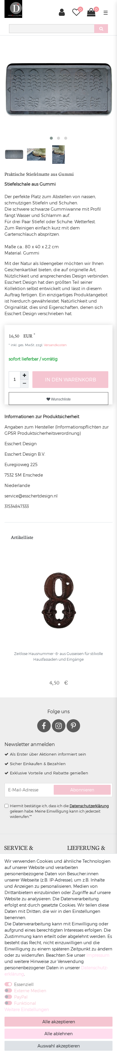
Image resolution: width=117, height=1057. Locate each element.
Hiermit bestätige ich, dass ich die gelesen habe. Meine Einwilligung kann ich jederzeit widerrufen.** (59, 811)
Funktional (25, 1003)
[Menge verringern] (24, 384)
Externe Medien (30, 990)
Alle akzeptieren (58, 1021)
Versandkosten (55, 345)
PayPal (21, 996)
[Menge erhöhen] (24, 375)
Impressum (98, 955)
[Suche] (101, 28)
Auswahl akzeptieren (59, 1045)
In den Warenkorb (70, 379)
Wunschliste (60, 399)
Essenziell (24, 984)
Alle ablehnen (58, 1033)
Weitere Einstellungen (26, 1009)
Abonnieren (82, 789)
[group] (58, 600)
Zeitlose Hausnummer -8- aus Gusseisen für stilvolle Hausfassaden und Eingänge (58, 656)
